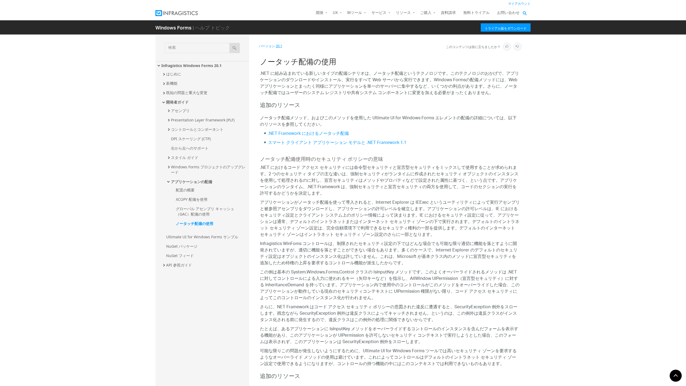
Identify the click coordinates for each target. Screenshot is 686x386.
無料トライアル (476, 13)
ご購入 (425, 13)
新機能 (171, 83)
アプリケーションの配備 (191, 181)
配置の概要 (185, 189)
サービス (378, 13)
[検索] (234, 48)
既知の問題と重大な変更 (186, 92)
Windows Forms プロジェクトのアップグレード (208, 169)
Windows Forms (173, 27)
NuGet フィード (180, 255)
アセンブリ (180, 110)
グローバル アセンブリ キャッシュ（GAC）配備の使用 (205, 211)
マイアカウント (519, 4)
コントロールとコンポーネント (197, 129)
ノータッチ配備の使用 (194, 223)
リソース (403, 13)
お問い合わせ (508, 13)
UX (335, 13)
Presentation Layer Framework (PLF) (202, 120)
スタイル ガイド (184, 157)
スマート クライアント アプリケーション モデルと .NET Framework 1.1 (337, 143)
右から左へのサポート (189, 148)
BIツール (354, 13)
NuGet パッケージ (181, 246)
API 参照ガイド (179, 265)
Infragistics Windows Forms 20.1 (191, 65)
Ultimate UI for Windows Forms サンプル (202, 236)
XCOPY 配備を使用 (191, 199)
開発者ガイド (177, 102)
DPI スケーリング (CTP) (191, 138)
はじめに (173, 73)
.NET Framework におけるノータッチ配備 (308, 133)
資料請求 (448, 13)
